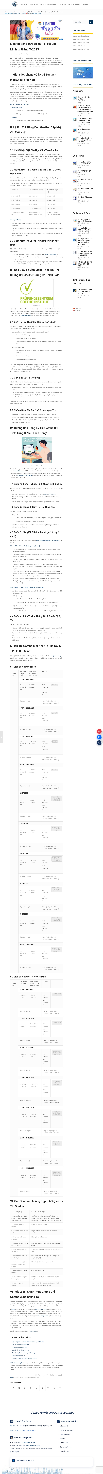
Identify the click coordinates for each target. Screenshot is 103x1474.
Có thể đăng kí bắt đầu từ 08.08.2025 (57, 1173)
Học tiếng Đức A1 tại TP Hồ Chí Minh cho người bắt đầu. (28, 1342)
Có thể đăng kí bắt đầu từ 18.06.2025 (56, 828)
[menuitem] (14, 4)
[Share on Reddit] (54, 1388)
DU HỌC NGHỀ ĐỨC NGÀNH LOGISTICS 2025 (84, 264)
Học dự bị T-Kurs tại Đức (84, 198)
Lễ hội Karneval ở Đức (83, 130)
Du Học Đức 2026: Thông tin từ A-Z (84, 163)
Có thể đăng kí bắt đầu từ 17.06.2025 (56, 798)
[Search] (36, 13)
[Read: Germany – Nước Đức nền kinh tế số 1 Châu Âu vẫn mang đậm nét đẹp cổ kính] (75, 107)
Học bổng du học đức (18, 1355)
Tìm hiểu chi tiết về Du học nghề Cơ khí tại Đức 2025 (84, 253)
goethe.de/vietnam (50, 254)
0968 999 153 (31, 1431)
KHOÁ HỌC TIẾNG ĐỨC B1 (81, 42)
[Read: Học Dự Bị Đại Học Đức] (75, 172)
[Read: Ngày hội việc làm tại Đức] (75, 98)
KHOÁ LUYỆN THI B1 (79, 46)
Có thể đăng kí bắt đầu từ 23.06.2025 (56, 919)
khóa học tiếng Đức (41, 1309)
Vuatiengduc (19, 1363)
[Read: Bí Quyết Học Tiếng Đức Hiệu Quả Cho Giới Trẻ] (75, 290)
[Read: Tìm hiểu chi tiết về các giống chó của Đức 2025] (75, 139)
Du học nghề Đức (65, 1447)
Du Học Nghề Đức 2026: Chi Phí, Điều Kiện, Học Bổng (84, 230)
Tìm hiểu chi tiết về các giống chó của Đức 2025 (84, 140)
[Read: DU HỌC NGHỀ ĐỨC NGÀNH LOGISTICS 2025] (75, 263)
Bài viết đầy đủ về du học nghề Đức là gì (23, 1353)
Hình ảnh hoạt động (66, 1430)
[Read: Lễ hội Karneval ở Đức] (75, 130)
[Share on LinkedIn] (37, 1388)
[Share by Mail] (60, 1388)
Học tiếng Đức (64, 1451)
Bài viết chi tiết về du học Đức (20, 1350)
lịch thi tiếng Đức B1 (33, 1377)
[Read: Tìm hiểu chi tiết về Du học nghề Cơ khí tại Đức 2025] (75, 252)
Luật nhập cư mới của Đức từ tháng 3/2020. (24, 1358)
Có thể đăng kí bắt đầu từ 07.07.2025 (57, 1052)
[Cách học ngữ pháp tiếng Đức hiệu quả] (1, 737)
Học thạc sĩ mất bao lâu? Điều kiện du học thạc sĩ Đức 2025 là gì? (84, 241)
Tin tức (62, 1439)
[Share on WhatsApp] (25, 1388)
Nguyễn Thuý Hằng (23, 54)
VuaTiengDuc (33, 1331)
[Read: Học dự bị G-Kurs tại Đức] (75, 181)
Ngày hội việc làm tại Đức (84, 98)
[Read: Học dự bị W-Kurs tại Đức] (75, 189)
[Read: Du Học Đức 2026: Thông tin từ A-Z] (75, 163)
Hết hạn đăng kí (57, 994)
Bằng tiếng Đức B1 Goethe (20, 1377)
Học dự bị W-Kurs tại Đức (85, 189)
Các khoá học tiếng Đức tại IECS (21, 1344)
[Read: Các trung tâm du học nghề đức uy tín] (75, 220)
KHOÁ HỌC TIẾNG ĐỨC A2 (81, 39)
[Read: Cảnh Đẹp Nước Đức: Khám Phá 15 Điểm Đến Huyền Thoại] (75, 119)
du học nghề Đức (43, 1316)
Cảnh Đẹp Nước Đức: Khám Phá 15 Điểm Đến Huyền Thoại (85, 120)
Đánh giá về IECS (65, 1434)
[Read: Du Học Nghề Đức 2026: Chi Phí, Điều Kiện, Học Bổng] (75, 229)
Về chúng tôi (63, 1426)
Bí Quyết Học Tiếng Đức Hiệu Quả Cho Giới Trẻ (84, 291)
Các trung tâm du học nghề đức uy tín (84, 220)
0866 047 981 (20, 1431)
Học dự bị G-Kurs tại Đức (84, 180)
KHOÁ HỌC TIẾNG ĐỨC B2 (81, 49)
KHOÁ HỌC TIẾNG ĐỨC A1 (81, 36)
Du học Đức (63, 1443)
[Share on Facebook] (13, 1388)
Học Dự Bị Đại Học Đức (84, 172)
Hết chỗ (54, 685)
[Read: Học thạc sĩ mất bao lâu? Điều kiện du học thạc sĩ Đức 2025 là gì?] (75, 240)
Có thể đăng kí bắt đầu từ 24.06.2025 (56, 949)
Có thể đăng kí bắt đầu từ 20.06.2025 (56, 889)
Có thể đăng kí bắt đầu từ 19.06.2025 (56, 859)
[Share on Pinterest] (31, 1388)
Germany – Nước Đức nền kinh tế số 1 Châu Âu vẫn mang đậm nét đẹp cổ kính (85, 108)
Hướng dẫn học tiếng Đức (19, 1347)
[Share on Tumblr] (42, 1388)
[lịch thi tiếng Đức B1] (36, 30)
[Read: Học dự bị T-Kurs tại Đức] (75, 198)
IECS (13, 1309)
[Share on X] (19, 1388)
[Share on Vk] (48, 1388)
